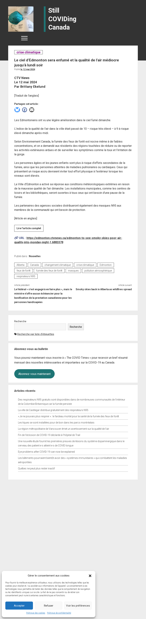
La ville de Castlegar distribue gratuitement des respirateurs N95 (53, 410)
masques (73, 270)
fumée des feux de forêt (49, 270)
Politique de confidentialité (59, 613)
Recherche (20, 321)
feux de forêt (23, 270)
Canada (34, 265)
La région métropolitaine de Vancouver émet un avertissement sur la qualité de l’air (63, 428)
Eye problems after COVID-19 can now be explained (46, 451)
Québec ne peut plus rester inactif (36, 468)
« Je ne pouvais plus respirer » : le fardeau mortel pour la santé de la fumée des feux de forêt (68, 416)
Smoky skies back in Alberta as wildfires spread (104, 289)
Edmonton (106, 265)
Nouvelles (35, 256)
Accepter (19, 605)
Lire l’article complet (30, 229)
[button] (90, 575)
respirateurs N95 (26, 276)
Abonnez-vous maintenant (34, 374)
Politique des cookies (35, 613)
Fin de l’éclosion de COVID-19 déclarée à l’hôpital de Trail (49, 435)
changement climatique (58, 265)
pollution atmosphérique (98, 270)
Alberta (20, 265)
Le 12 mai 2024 (27, 69)
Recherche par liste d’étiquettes (35, 334)
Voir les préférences (78, 605)
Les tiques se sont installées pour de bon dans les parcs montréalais (56, 422)
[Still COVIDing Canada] (20, 19)
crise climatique (28, 52)
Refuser (48, 605)
